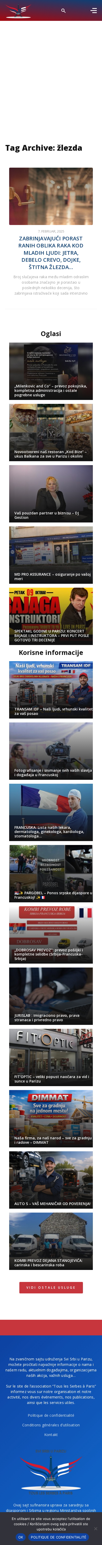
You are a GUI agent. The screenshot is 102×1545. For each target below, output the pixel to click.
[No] (95, 1528)
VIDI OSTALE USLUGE (51, 1287)
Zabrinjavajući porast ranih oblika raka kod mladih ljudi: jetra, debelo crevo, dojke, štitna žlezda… (50, 253)
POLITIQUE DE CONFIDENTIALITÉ (58, 1537)
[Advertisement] (51, 74)
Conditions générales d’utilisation (51, 1424)
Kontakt (51, 1434)
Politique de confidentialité (51, 1415)
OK (20, 1537)
